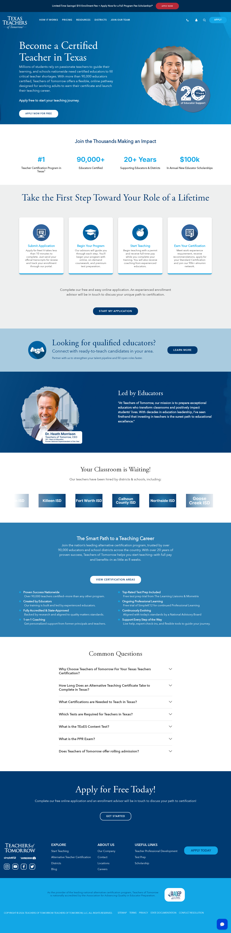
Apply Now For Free (38, 114)
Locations (103, 863)
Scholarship (142, 863)
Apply (218, 20)
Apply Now (167, 6)
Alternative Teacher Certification (71, 857)
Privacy (143, 913)
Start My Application (115, 311)
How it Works (48, 20)
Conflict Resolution (191, 913)
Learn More (182, 350)
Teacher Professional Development (156, 851)
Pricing (67, 20)
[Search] (204, 20)
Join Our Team (120, 20)
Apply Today (201, 850)
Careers (102, 869)
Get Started (115, 816)
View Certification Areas (115, 580)
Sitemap (122, 913)
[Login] (196, 20)
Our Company (106, 851)
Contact (102, 857)
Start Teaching (60, 851)
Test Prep (140, 857)
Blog (54, 869)
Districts (101, 20)
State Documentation (163, 913)
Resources (83, 20)
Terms (132, 913)
